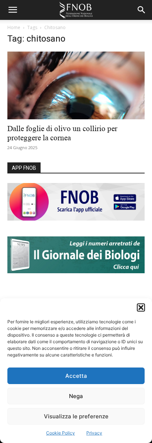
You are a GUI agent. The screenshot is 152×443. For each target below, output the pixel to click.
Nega (76, 396)
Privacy (94, 433)
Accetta (76, 375)
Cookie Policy (60, 433)
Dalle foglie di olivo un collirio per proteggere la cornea (62, 133)
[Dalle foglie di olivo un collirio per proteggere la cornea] (76, 85)
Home (13, 27)
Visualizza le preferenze (76, 416)
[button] (141, 307)
